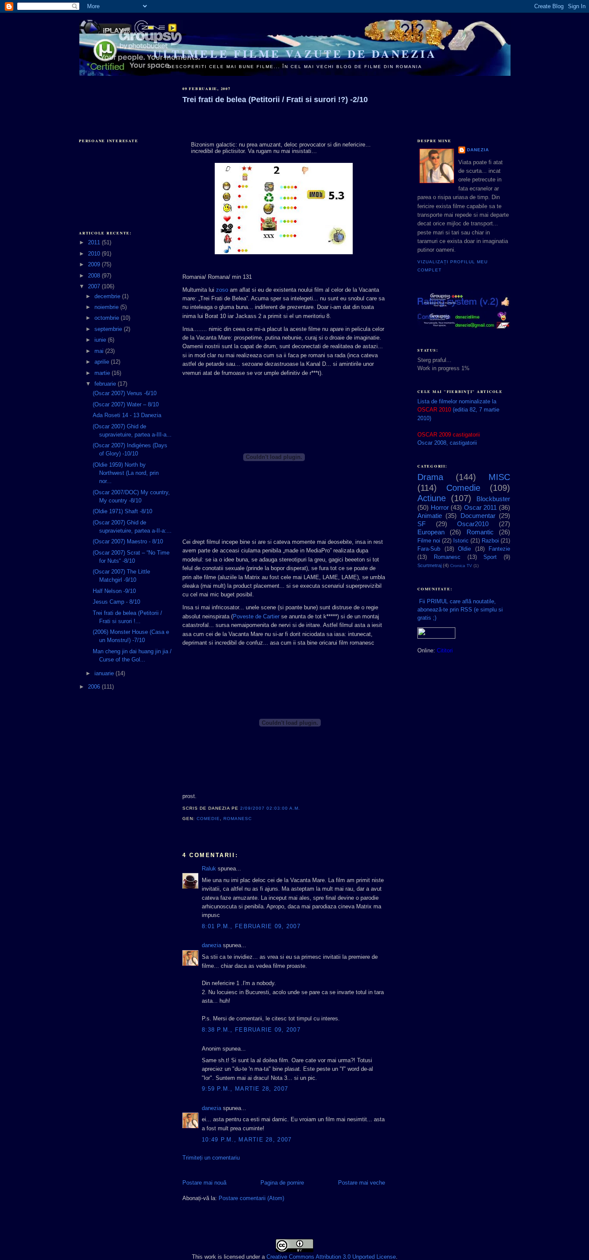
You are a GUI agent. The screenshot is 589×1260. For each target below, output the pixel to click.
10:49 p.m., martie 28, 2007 (246, 1139)
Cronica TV (461, 565)
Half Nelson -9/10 (114, 591)
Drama (430, 477)
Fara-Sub (428, 549)
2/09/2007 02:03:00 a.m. (270, 808)
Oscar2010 (473, 523)
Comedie (208, 818)
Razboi (490, 540)
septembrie (109, 329)
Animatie (429, 515)
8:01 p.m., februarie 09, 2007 (251, 926)
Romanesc (237, 818)
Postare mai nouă (204, 1182)
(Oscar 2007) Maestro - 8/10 (128, 541)
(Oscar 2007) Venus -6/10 (125, 393)
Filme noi (428, 540)
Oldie (464, 549)
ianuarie (105, 673)
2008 (95, 275)
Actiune (431, 498)
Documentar (478, 515)
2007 (95, 286)
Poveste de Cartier (256, 616)
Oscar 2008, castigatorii (447, 443)
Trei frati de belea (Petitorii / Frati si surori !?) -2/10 (275, 99)
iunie (101, 340)
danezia (211, 945)
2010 (95, 253)
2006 (95, 686)
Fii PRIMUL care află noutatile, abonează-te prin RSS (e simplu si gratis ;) (460, 609)
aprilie (102, 362)
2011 (95, 242)
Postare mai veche (361, 1182)
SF (421, 523)
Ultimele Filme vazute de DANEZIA (295, 54)
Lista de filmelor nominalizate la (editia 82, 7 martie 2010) (458, 409)
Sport (490, 557)
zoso (222, 290)
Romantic (480, 532)
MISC (499, 477)
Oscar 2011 (480, 507)
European (431, 532)
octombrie (107, 318)
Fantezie (499, 549)
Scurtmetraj (429, 565)
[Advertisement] (122, 100)
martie (103, 373)
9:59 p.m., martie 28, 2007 (245, 1088)
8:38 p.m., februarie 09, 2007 (251, 1029)
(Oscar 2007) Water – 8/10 (126, 404)
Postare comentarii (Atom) (251, 1198)
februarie (106, 383)
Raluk (209, 868)
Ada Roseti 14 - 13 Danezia (127, 415)
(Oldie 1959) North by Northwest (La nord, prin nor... (126, 473)
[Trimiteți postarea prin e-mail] (254, 818)
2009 (95, 264)
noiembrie (107, 307)
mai (99, 351)
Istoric (461, 540)
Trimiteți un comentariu (211, 1157)
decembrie (108, 296)
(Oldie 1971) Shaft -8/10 (122, 511)
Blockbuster (493, 498)
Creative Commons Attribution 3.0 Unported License (331, 1257)
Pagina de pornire (282, 1182)
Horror (440, 507)
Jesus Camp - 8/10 (116, 602)
